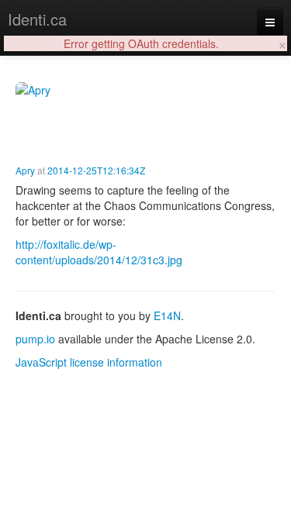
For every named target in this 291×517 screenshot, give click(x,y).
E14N (167, 315)
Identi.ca (37, 19)
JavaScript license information (89, 362)
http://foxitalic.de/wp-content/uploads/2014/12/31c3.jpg (99, 251)
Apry (25, 170)
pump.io (35, 338)
